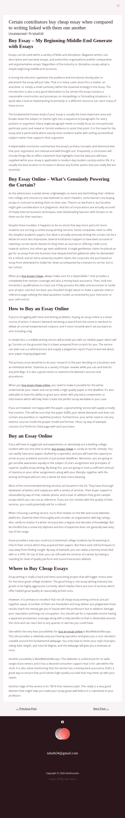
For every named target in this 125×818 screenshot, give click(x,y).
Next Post (101, 708)
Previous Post (26, 708)
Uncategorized (18, 33)
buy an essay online (70, 631)
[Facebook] (62, 722)
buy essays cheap (32, 276)
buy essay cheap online (36, 385)
